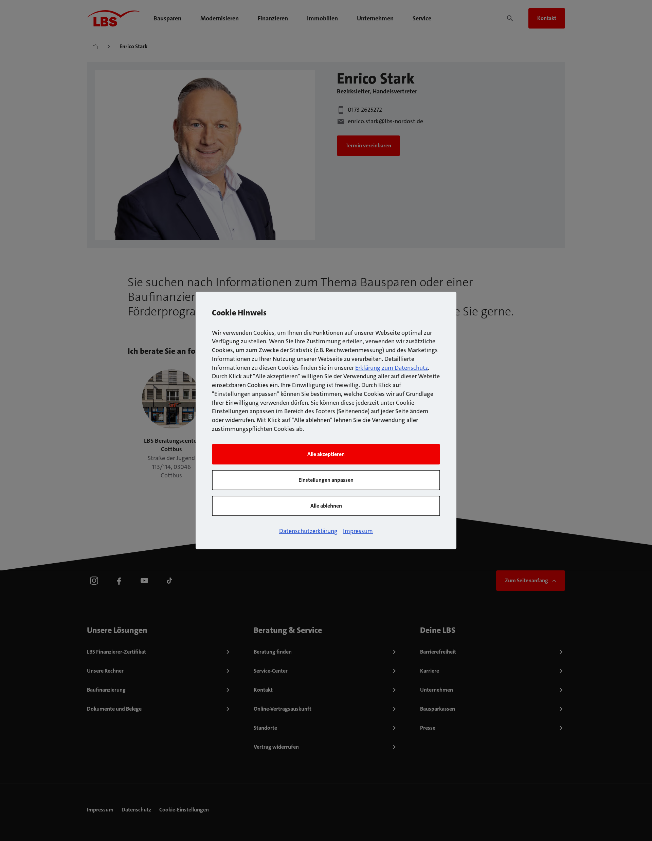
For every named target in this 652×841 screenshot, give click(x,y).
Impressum (358, 531)
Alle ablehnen (326, 505)
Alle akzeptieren (326, 454)
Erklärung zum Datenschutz (391, 368)
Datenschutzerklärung (308, 531)
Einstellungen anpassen (326, 479)
